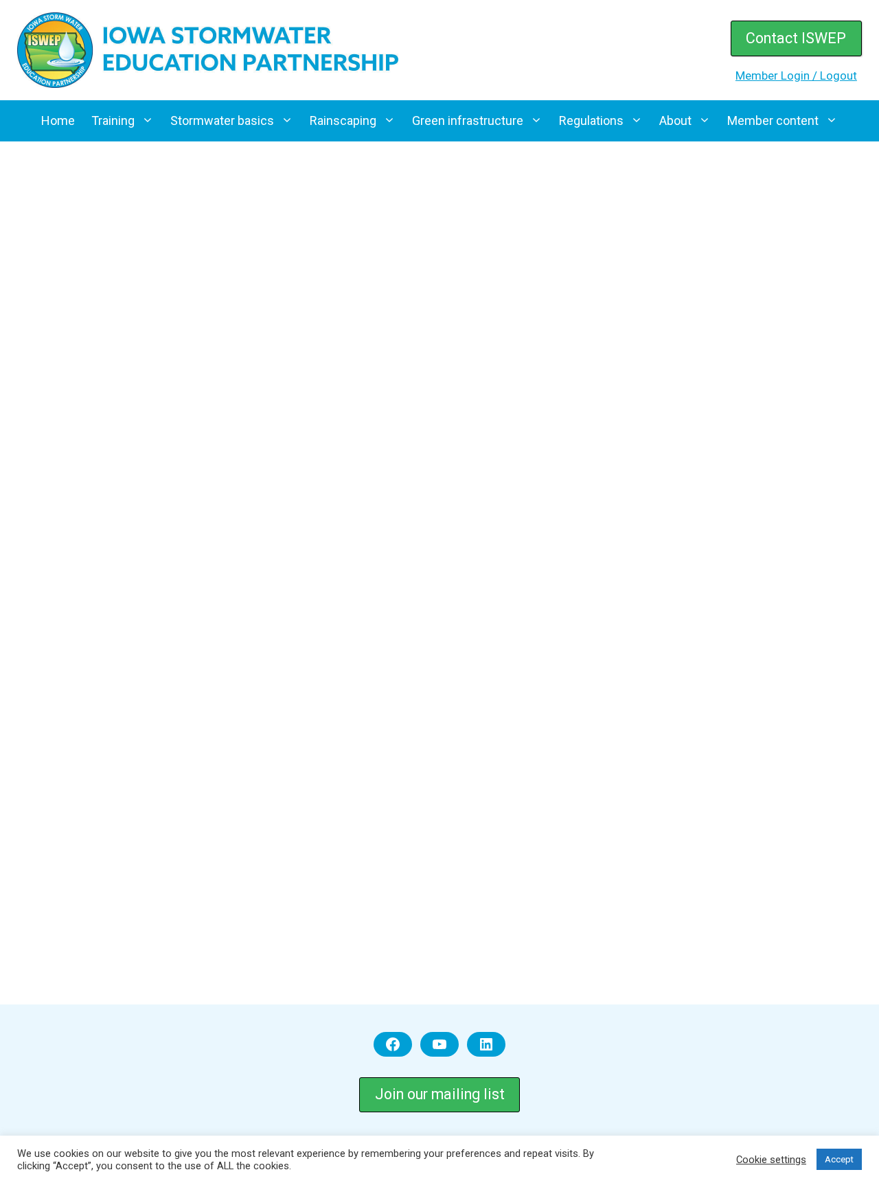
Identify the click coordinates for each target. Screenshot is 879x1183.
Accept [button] (839, 1159)
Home (58, 120)
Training (113, 120)
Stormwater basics (222, 120)
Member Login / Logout (796, 75)
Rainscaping (343, 120)
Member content (773, 120)
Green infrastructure (467, 120)
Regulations (591, 120)
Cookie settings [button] (771, 1159)
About (675, 120)
